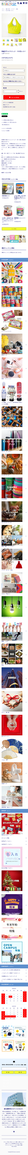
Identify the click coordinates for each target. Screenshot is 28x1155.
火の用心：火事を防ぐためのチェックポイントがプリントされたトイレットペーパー (7, 220)
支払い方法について (11, 1141)
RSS (12, 1146)
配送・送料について (20, 1141)
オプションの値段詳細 (8, 102)
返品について (6, 104)
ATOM (15, 1146)
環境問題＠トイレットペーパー (19, 218)
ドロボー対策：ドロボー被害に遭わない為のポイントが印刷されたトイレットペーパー (19, 197)
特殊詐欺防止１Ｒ (5, 195)
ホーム (3, 10)
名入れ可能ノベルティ (10, 10)
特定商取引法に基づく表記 (9, 106)
